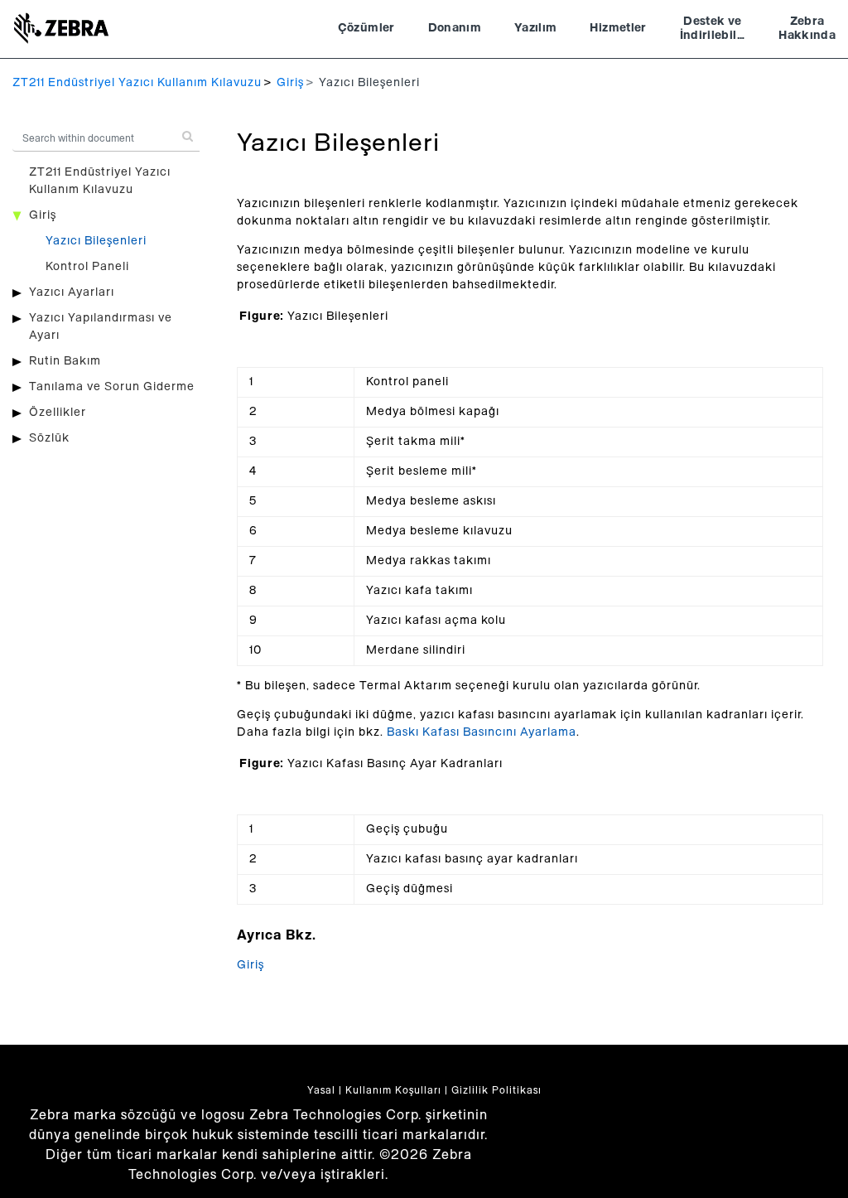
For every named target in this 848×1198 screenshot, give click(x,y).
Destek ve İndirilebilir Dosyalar (713, 31)
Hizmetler (618, 28)
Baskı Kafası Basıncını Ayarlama (481, 732)
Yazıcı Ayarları (71, 292)
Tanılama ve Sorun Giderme (112, 387)
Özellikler (57, 412)
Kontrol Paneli (87, 267)
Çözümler (366, 28)
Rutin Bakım (65, 361)
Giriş (290, 83)
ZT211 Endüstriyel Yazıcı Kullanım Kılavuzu (137, 83)
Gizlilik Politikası (496, 1090)
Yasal (321, 1090)
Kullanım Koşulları (393, 1090)
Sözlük (49, 438)
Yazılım (535, 28)
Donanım (454, 28)
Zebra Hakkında (807, 29)
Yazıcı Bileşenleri (96, 241)
